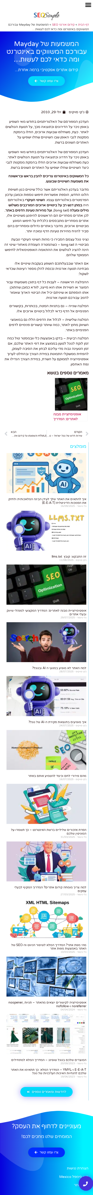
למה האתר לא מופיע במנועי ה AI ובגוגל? (59, 668)
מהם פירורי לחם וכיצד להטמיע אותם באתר (57, 776)
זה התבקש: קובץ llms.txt (69, 556)
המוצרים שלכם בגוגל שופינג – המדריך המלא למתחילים (48, 1060)
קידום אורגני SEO (63, 24)
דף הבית (83, 24)
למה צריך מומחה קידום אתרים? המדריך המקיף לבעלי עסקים (50, 889)
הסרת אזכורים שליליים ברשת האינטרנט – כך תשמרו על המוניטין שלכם (48, 831)
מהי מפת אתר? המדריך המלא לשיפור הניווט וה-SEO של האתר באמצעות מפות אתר (48, 947)
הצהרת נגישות (77, 1168)
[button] (88, 5)
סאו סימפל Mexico (73, 1177)
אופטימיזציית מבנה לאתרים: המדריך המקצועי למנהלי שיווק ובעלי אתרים (46, 612)
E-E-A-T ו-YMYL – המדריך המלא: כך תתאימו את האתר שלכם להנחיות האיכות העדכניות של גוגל (48, 1071)
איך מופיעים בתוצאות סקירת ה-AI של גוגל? (57, 722)
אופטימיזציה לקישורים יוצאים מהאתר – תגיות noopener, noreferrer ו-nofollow (47, 1004)
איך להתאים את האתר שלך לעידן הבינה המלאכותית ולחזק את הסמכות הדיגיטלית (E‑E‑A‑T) (47, 501)
